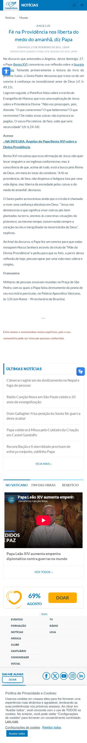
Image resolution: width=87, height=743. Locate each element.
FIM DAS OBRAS (43, 485)
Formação (18, 625)
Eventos (17, 619)
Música (16, 638)
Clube (15, 644)
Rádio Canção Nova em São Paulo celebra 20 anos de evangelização (41, 399)
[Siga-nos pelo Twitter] (43, 317)
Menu (74, 5)
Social (15, 663)
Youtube (63, 676)
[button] (6, 71)
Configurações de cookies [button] (22, 727)
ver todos (43, 572)
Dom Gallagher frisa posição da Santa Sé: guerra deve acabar (43, 415)
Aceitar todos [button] (17, 733)
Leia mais (11, 721)
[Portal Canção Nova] (11, 5)
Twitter (55, 676)
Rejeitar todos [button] (51, 727)
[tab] (16, 485)
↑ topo (43, 614)
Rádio (54, 625)
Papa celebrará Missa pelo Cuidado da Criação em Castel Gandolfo (43, 432)
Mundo (23, 17)
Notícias (10, 17)
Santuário (18, 651)
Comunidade (20, 657)
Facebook (46, 676)
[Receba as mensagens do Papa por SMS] (44, 317)
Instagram (72, 676)
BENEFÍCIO (70, 485)
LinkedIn (81, 676)
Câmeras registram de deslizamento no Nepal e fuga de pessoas (43, 382)
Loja (53, 632)
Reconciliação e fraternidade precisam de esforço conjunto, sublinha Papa (39, 448)
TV (51, 619)
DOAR (12, 679)
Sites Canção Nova (82, 5)
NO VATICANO (17, 485)
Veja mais (43, 463)
